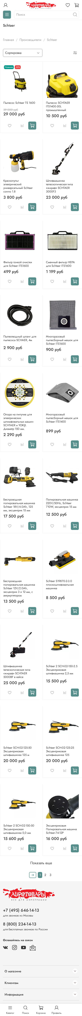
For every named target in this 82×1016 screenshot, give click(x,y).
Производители (30, 39)
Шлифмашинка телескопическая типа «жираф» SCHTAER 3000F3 (59, 186)
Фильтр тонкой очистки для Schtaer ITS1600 (17, 264)
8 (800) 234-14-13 (19, 924)
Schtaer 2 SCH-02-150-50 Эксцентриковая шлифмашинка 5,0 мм (18, 829)
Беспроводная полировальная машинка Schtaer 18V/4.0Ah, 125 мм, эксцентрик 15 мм (19, 504)
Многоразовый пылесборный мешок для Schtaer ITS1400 (62, 418)
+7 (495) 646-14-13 (21, 910)
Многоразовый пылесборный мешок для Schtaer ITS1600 (62, 340)
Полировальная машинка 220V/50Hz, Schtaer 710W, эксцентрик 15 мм (62, 503)
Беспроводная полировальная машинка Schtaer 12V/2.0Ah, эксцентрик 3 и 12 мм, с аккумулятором (19, 588)
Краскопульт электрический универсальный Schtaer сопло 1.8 (18, 186)
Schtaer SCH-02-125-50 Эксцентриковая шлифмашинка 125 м (17, 751)
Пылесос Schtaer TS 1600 (19, 103)
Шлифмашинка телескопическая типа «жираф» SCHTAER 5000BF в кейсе (16, 671)
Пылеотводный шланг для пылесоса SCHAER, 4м (19, 338)
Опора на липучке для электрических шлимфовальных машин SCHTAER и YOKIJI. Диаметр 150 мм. (18, 421)
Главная (8, 39)
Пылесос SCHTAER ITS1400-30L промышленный (58, 106)
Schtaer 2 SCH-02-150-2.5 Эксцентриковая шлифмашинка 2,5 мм (61, 669)
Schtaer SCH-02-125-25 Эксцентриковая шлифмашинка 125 (60, 751)
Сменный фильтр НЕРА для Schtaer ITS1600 (60, 264)
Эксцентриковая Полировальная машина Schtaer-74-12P (61, 829)
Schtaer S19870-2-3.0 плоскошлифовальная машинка (60, 584)
